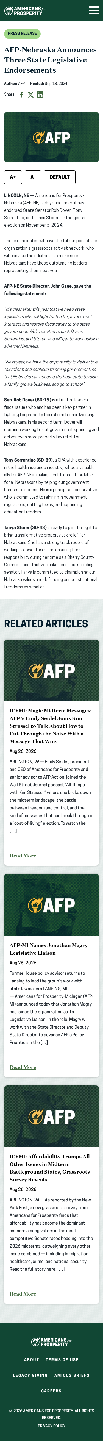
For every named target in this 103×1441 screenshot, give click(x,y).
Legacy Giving (30, 1376)
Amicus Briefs (72, 1377)
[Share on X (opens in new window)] (30, 94)
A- (32, 177)
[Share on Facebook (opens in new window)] (21, 94)
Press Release (22, 34)
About (31, 1360)
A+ (13, 177)
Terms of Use (62, 1360)
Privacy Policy (51, 1426)
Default (60, 177)
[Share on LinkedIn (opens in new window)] (40, 94)
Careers (51, 1393)
